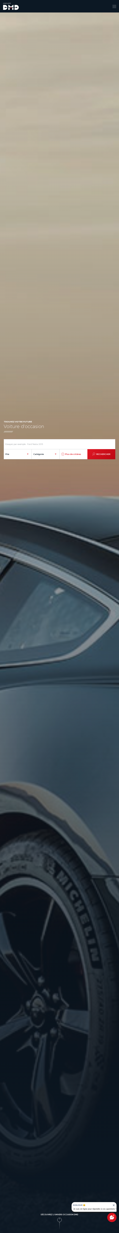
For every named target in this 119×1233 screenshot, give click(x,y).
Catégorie (38, 454)
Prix (7, 454)
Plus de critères (73, 454)
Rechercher (103, 454)
